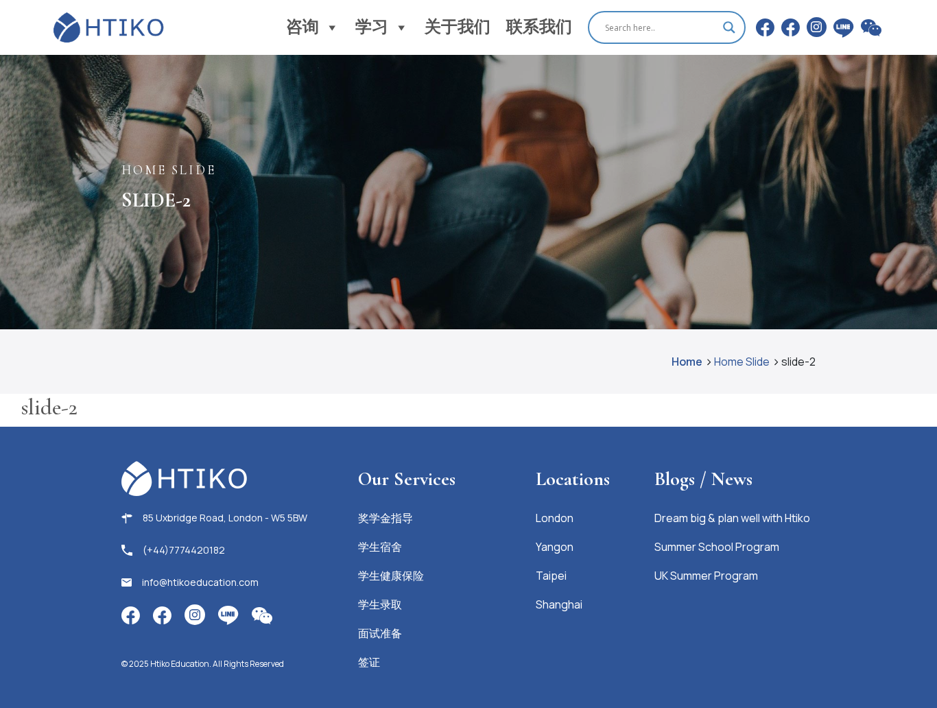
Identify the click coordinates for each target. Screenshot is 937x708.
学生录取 (380, 604)
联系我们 (539, 27)
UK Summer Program (706, 575)
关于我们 (457, 27)
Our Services (406, 479)
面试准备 (380, 633)
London (554, 518)
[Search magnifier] (729, 27)
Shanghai (559, 604)
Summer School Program (716, 546)
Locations (573, 479)
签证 (369, 662)
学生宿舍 (380, 546)
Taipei (551, 575)
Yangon (554, 546)
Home (687, 361)
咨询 (302, 27)
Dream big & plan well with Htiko (732, 518)
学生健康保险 (391, 575)
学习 (371, 27)
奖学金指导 (385, 518)
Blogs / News (703, 479)
